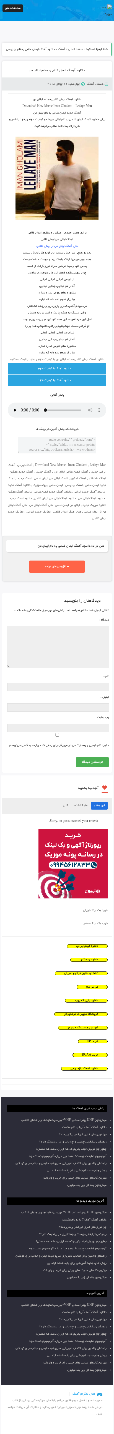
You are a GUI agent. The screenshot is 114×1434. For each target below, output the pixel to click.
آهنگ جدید (43, 472)
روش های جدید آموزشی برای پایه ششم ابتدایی (77, 1170)
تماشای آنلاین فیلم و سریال (81, 973)
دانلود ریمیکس (89, 959)
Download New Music (37, 106)
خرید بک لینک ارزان (95, 910)
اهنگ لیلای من (74, 485)
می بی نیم (92, 987)
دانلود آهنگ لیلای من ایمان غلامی (55, 498)
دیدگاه (104, 620)
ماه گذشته (80, 805)
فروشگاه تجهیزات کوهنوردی (81, 1014)
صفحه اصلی (75, 49)
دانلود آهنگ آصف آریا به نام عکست (84, 1127)
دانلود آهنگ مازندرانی (84, 1068)
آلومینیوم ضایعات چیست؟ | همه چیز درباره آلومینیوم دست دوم (68, 1156)
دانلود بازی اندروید (86, 1000)
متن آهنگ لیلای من (41, 505)
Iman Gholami (77, 465)
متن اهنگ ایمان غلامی (67, 512)
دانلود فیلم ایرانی (87, 946)
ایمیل (104, 697)
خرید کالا (92, 1041)
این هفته (99, 805)
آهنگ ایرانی (25, 465)
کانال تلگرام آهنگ (83, 1394)
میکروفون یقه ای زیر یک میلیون (87, 1185)
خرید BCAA (90, 1055)
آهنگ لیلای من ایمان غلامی (51, 478)
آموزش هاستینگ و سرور (83, 1027)
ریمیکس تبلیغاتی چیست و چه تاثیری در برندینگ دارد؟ (73, 1142)
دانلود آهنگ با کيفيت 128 (54, 380)
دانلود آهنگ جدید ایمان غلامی (53, 492)
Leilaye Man (98, 465)
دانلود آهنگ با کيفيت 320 (54, 368)
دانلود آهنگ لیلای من (91, 498)
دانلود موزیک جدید (94, 505)
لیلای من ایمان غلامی (67, 505)
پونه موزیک (39, 485)
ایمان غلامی (56, 485)
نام (106, 676)
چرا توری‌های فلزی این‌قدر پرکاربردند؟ (83, 1134)
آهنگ (61, 49)
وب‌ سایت (103, 717)
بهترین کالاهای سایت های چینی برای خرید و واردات (75, 1178)
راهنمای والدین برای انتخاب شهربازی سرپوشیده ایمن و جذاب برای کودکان (61, 1163)
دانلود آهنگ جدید (19, 485)
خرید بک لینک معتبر (95, 923)
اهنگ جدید (24, 478)
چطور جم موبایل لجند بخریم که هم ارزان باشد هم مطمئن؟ (71, 1149)
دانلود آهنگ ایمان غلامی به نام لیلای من (57, 71)
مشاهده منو (12, 8)
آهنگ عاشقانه (97, 478)
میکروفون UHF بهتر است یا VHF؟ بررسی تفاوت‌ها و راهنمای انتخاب (64, 1120)
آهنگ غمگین (78, 478)
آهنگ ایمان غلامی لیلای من (71, 472)
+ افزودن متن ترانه (57, 566)
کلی (65, 805)
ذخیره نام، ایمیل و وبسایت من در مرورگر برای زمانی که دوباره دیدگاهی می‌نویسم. (59, 745)
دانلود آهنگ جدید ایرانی (89, 492)
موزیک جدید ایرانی (39, 512)
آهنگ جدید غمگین (21, 472)
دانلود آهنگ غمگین (20, 492)
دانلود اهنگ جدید (20, 498)
